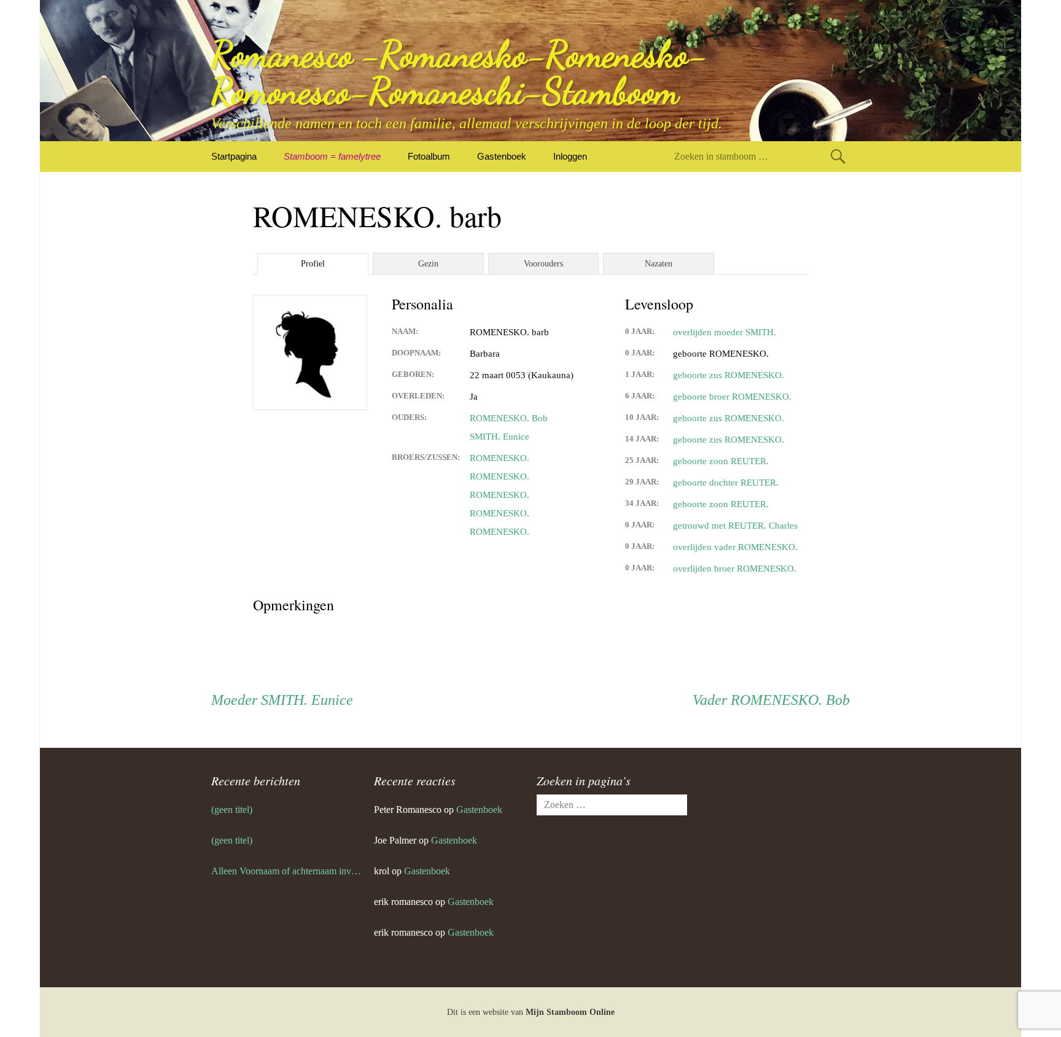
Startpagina (234, 156)
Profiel (313, 263)
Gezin (428, 263)
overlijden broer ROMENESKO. (734, 568)
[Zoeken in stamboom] (838, 156)
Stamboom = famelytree (332, 156)
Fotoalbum (429, 156)
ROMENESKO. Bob (509, 418)
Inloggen (570, 156)
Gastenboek (501, 156)
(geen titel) (231, 809)
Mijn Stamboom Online (570, 1012)
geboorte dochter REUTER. (726, 482)
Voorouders (543, 263)
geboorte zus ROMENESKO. (728, 375)
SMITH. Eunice (499, 436)
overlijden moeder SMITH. (724, 332)
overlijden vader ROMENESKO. (735, 547)
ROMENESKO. (499, 458)
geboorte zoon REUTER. (721, 461)
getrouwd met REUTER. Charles (735, 525)
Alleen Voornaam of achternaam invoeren (286, 871)
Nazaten (658, 263)
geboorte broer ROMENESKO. (732, 397)
